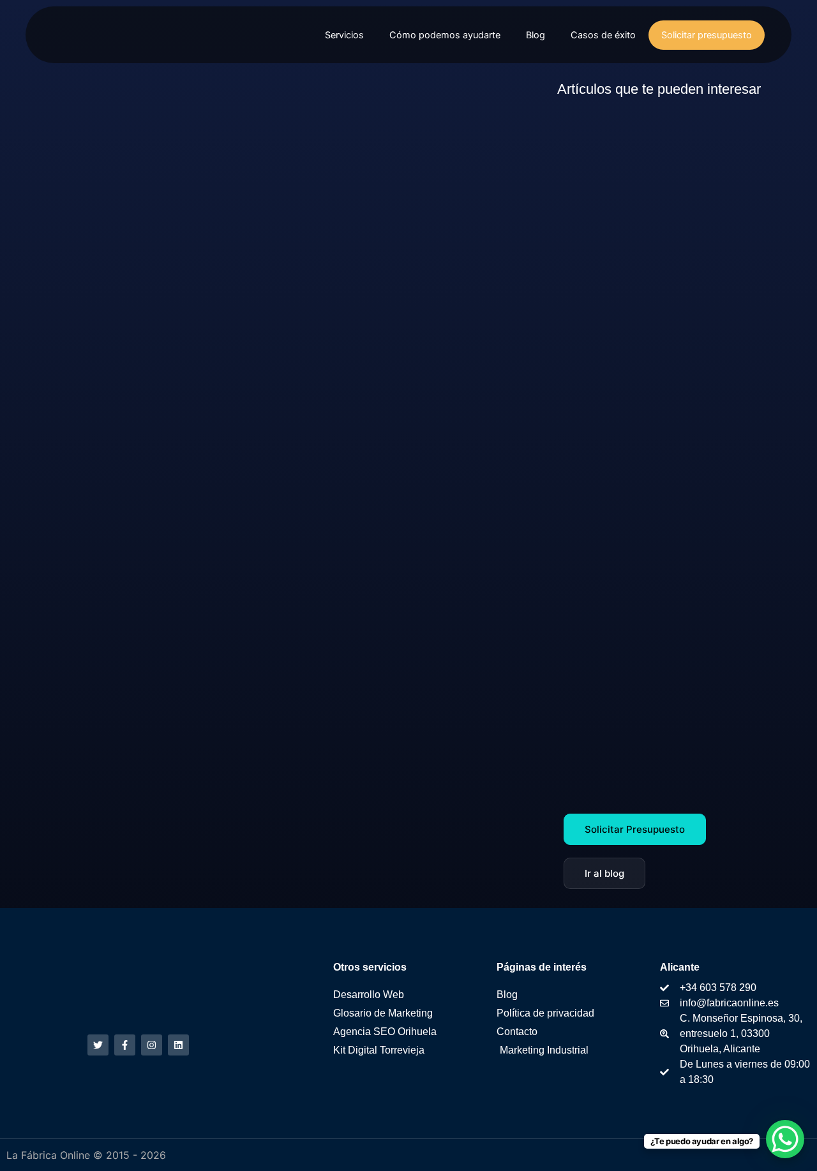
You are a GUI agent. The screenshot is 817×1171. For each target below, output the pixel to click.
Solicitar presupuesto (706, 35)
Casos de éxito (603, 35)
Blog (535, 35)
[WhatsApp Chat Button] (785, 1139)
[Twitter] (98, 1044)
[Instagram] (151, 1044)
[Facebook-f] (124, 1044)
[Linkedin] (178, 1044)
